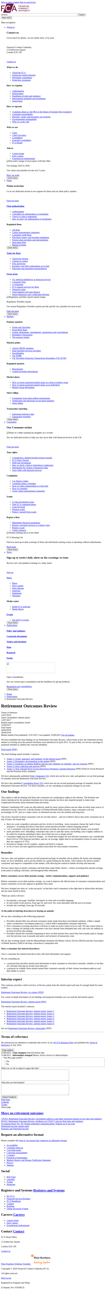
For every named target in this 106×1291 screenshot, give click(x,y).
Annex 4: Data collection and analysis (23, 766)
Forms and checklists (21, 327)
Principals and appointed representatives (29, 268)
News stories (17, 586)
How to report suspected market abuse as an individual (36, 385)
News (9, 552)
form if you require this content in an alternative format (43, 1140)
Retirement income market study (15, 1126)
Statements (17, 593)
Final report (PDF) (9, 749)
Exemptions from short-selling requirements (31, 398)
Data (9, 647)
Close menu (12, 178)
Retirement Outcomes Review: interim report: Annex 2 (30, 1013)
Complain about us (15, 1148)
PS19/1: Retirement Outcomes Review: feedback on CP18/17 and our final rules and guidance (42, 1121)
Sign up (10, 572)
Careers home (18, 153)
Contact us (11, 62)
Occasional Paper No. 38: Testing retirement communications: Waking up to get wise (38, 1124)
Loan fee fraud (18, 507)
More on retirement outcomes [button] (22, 1113)
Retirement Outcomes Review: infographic (27, 1028)
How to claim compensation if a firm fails (30, 486)
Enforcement (17, 93)
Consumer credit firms (21, 235)
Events (10, 614)
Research (11, 652)
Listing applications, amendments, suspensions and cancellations (40, 332)
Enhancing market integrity (24, 75)
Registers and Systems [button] (49, 1190)
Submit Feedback (9, 1097)
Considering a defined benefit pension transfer (32, 458)
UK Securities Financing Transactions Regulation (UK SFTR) (39, 358)
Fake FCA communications (24, 504)
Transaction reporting (21, 416)
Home (9, 694)
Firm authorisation (15, 206)
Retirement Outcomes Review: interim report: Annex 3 (30, 1016)
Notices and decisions (16, 642)
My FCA (11, 1196)
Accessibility (12, 1145)
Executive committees (21, 140)
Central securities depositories (25, 371)
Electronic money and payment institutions (30, 237)
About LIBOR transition (23, 348)
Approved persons (20, 258)
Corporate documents (17, 636)
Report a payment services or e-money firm (31, 525)
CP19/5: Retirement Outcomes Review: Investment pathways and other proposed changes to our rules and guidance (51, 1119)
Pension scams (18, 509)
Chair (14, 133)
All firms (16, 230)
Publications (12, 625)
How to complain (19, 488)
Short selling (17, 403)
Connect (10, 1204)
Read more (11, 547)
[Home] (15, 12)
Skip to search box (28, 2)
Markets (10, 316)
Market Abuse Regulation (23, 387)
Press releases (18, 588)
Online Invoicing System (17, 1208)
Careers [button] (19, 1214)
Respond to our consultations (19, 686)
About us (11, 27)
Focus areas (12, 274)
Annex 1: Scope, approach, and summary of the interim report (33, 759)
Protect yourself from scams (24, 512)
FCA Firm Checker (20, 460)
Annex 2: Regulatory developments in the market (28, 761)
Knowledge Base (19, 330)
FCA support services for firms (25, 287)
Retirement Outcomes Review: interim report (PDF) (23, 1002)
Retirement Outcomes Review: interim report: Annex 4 (30, 1018)
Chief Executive (19, 135)
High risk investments (21, 463)
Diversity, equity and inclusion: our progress (31, 117)
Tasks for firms (14, 253)
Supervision (17, 101)
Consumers (11, 422)
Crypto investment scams (23, 502)
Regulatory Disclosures (22, 335)
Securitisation (18, 353)
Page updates (7, 1050)
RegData (10, 1206)
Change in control (20, 261)
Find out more (13, 201)
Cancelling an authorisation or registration (30, 214)
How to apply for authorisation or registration (31, 219)
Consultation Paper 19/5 (32, 783)
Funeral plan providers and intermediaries (30, 240)
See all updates (67, 735)
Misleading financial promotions (26, 523)
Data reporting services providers (26, 351)
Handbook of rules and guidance (26, 96)
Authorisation (18, 91)
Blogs (14, 583)
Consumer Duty (19, 282)
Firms (9, 180)
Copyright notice (14, 1150)
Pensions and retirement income (15, 1129)
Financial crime (19, 289)
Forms (10, 658)
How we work (13, 175)
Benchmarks (17, 369)
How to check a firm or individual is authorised (32, 465)
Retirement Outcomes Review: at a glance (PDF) (22, 992)
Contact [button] (18, 1231)
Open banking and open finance (26, 292)
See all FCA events (20, 620)
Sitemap (10, 1165)
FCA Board (17, 143)
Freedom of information (17, 1158)
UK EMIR (17, 356)
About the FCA (19, 72)
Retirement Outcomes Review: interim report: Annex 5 (30, 1021)
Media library (18, 609)
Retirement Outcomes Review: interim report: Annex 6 (30, 1023)
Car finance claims (20, 481)
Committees (17, 138)
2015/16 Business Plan (63, 1042)
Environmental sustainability (24, 119)
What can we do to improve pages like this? (20, 1068)
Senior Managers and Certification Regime (30, 294)
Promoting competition (22, 77)
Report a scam (18, 528)
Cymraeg (11, 1155)
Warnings (16, 596)
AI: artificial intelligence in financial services (31, 279)
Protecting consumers (21, 80)
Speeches (16, 591)
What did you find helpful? (13, 1082)
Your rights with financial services (27, 470)
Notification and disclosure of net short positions (33, 401)
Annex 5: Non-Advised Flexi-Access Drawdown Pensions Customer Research (41, 769)
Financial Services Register (18, 1199)
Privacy (10, 1163)
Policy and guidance (16, 631)
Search (4, 14)
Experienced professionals (23, 158)
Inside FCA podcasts (21, 606)
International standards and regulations (29, 98)
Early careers (17, 156)
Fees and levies (18, 263)
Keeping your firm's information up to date (30, 266)
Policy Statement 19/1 (39, 776)
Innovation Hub (19, 242)
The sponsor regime (20, 337)
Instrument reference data (23, 414)
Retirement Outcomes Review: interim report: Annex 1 (30, 1011)
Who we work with (20, 122)
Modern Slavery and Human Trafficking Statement (29, 1160)
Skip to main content (10, 2)
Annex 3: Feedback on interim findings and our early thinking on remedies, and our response (47, 764)
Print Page (5, 1099)
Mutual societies (19, 245)
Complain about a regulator (24, 483)
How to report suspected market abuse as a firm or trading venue (40, 382)
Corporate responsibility (22, 114)
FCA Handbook (14, 1201)
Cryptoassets (17, 284)
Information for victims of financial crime (30, 468)
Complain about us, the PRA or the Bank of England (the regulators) (42, 112)
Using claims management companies (28, 491)
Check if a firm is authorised (24, 216)
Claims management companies (26, 232)
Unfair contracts (19, 530)
